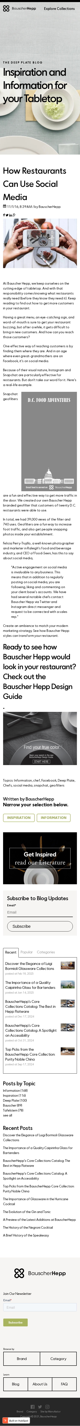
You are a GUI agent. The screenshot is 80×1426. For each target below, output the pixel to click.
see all (7, 1115)
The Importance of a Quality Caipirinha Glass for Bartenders (38, 1151)
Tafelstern (13, 1110)
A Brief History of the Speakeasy (26, 1235)
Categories (46, 952)
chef (36, 780)
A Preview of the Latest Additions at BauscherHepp (39, 1220)
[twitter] (7, 216)
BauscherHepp (50, 207)
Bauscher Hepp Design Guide (37, 692)
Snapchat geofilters (10, 397)
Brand (22, 1359)
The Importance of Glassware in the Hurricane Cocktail (35, 1202)
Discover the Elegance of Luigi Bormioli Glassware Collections (38, 1138)
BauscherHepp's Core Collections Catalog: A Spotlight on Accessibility (35, 1176)
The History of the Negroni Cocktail (28, 1227)
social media (23, 785)
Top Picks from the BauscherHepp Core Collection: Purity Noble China (38, 1189)
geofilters (57, 785)
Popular (27, 952)
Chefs (7, 785)
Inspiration (14, 1095)
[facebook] (4, 216)
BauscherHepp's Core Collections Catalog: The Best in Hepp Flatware (36, 1163)
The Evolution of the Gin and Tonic (27, 1212)
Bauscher (12, 1105)
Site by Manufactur (50, 1412)
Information (23, 780)
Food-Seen (42, 553)
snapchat (41, 785)
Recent (10, 953)
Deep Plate (66, 780)
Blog (15, 1384)
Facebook (48, 780)
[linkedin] (10, 216)
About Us (40, 1384)
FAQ (64, 1384)
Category (58, 1359)
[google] (14, 216)
